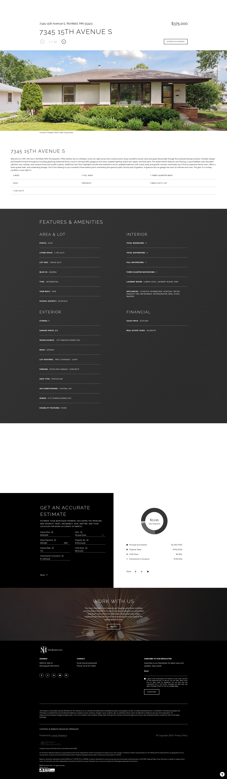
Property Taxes (135, 549)
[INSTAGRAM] (48, 675)
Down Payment (46, 540)
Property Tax (80, 540)
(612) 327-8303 (89, 666)
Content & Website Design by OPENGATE (59, 729)
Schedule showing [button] (176, 41)
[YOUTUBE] (60, 675)
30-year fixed (80, 535)
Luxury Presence (59, 735)
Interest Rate (45, 548)
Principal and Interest (138, 545)
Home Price (45, 532)
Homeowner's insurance (50, 556)
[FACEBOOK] (41, 675)
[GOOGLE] (66, 675)
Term (77, 532)
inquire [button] (113, 627)
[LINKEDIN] (54, 675)
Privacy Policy (174, 686)
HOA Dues (79, 548)
